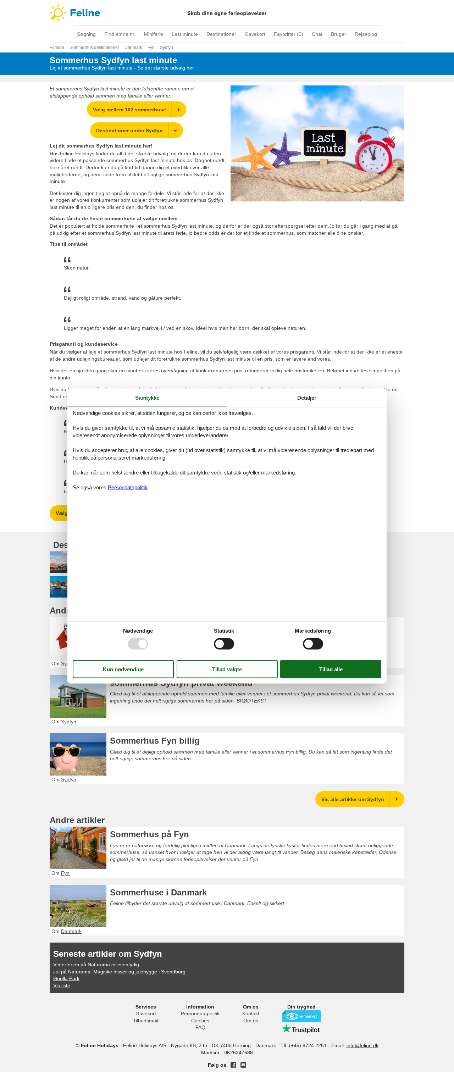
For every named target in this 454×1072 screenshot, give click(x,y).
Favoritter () (288, 34)
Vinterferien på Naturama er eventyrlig (96, 964)
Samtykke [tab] (147, 397)
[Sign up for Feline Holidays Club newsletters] (243, 1065)
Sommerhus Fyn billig (155, 740)
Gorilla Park (66, 978)
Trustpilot (301, 1028)
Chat (317, 34)
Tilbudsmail (145, 1020)
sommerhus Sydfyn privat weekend (181, 683)
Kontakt (250, 1013)
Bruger (338, 34)
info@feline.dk (362, 1045)
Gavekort (255, 34)
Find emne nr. (119, 34)
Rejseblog (366, 34)
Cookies (200, 1020)
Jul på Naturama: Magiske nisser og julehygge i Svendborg (119, 971)
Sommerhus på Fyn (149, 834)
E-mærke (301, 1016)
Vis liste (61, 985)
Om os (250, 1020)
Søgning (86, 34)
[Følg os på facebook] (233, 1065)
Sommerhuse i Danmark (158, 892)
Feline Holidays (227, 13)
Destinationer (221, 34)
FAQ (200, 1027)
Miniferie (153, 34)
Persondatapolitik (200, 1013)
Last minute (185, 34)
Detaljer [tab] (306, 397)
